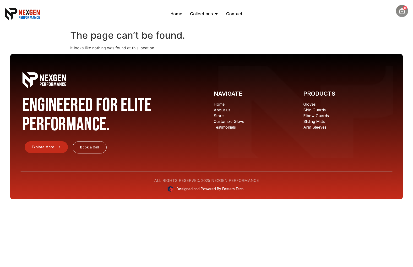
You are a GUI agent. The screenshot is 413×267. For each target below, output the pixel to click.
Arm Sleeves (314, 127)
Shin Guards (314, 110)
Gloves (309, 104)
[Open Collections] (216, 14)
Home (219, 104)
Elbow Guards (316, 115)
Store (219, 115)
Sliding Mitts (314, 121)
